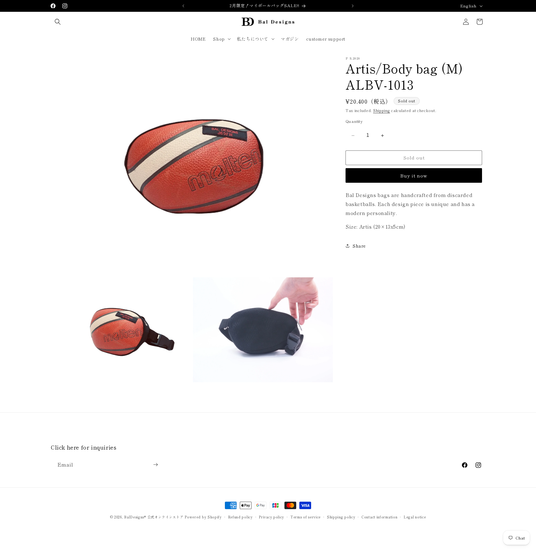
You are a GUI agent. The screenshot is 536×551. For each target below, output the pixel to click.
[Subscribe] (155, 464)
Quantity (354, 121)
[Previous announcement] (183, 6)
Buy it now (413, 175)
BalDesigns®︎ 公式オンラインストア (153, 516)
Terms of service (305, 516)
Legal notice (415, 516)
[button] (58, 22)
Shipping (381, 110)
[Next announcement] (353, 6)
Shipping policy (341, 516)
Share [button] (359, 246)
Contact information (379, 516)
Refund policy (240, 516)
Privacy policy (271, 516)
